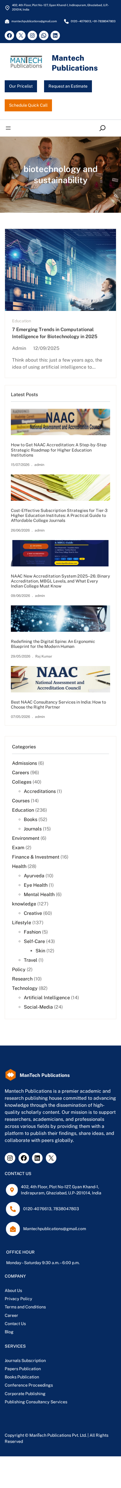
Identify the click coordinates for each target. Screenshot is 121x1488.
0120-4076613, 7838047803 (51, 1208)
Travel (30, 960)
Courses (21, 800)
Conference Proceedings (29, 1385)
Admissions (24, 763)
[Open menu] (8, 128)
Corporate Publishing (25, 1393)
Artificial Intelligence (47, 997)
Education (21, 321)
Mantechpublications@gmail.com (54, 1228)
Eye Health (36, 885)
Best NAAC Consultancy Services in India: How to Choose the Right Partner (58, 704)
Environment (25, 838)
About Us (13, 1290)
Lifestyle (21, 922)
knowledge (24, 904)
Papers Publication (23, 1368)
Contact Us (15, 1323)
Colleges (21, 782)
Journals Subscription (25, 1360)
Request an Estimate (68, 86)
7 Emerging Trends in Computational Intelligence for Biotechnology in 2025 (55, 333)
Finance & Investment (35, 857)
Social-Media (38, 1007)
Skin (40, 951)
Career (11, 1315)
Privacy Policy (18, 1298)
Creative (33, 913)
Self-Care (34, 941)
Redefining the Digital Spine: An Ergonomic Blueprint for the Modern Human (53, 644)
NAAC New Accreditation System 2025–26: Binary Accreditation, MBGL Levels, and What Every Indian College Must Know (60, 580)
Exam (18, 847)
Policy (19, 969)
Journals (33, 829)
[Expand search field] (103, 128)
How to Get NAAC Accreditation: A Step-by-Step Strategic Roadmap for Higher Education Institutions (59, 449)
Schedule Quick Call (28, 105)
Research (22, 979)
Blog (9, 1331)
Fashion (32, 932)
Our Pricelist (21, 86)
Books (30, 819)
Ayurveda (34, 876)
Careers (20, 772)
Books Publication (22, 1377)
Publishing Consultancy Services (36, 1402)
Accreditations (40, 791)
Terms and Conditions (25, 1307)
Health (19, 866)
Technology (25, 988)
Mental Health (39, 894)
